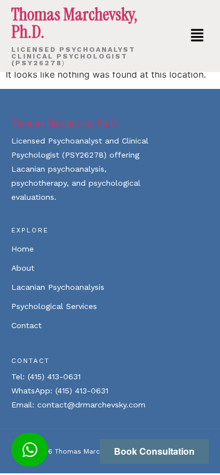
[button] (197, 36)
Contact (26, 325)
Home (22, 248)
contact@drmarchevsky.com (91, 404)
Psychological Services (54, 306)
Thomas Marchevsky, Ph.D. (64, 122)
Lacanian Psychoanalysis (57, 287)
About (22, 267)
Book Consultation (154, 451)
